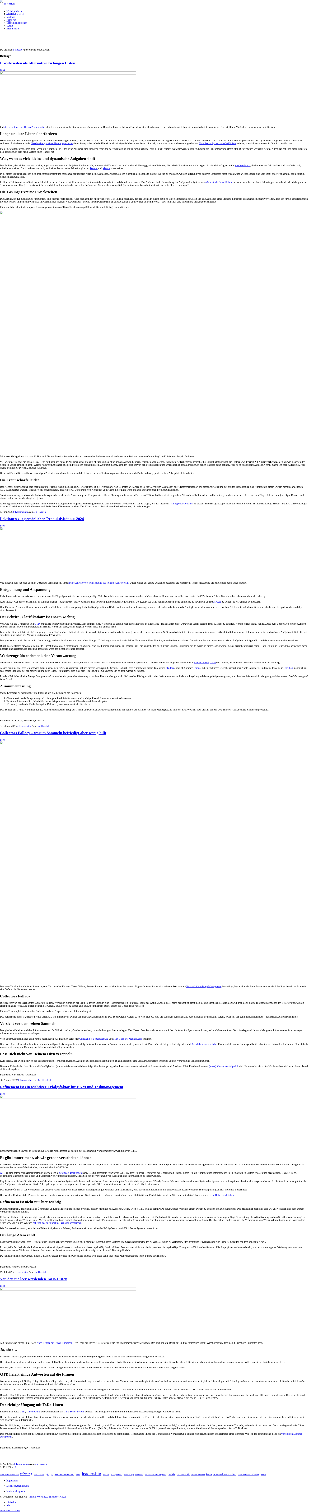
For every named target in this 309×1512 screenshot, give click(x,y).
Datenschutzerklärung (17, 1485)
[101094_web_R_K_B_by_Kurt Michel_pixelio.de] (32, 743)
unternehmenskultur (224, 1474)
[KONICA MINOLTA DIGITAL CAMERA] (68, 1289)
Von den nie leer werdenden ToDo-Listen (33, 1279)
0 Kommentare (20, 512)
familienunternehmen (9, 1474)
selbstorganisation (198, 1474)
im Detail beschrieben (223, 1195)
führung (26, 1474)
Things (196, 668)
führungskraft (39, 1474)
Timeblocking (33, 1411)
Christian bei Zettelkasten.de (93, 1038)
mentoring (129, 1474)
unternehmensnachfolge (248, 1474)
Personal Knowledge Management (203, 986)
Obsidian (288, 668)
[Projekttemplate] (68, 73)
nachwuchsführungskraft (155, 1474)
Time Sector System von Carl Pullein (217, 143)
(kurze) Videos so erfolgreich (223, 1066)
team (209, 1474)
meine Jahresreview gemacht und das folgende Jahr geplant (98, 582)
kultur (78, 1474)
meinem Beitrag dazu (205, 662)
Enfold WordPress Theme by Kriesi (47, 1496)
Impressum (12, 1480)
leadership (91, 1473)
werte (263, 1474)
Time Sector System (74, 1411)
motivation (139, 1474)
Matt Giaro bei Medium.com (127, 1038)
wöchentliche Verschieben (218, 182)
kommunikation (64, 1474)
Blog (2, 70)
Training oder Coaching (181, 503)
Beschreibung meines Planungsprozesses (52, 143)
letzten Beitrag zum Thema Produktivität (23, 127)
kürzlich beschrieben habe (203, 1044)
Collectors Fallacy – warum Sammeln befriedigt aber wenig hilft (53, 733)
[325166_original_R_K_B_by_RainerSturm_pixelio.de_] (68, 1097)
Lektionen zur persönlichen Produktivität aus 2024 (42, 519)
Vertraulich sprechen (16, 1491)
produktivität (183, 1474)
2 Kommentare (24, 726)
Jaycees (217, 601)
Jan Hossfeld (40, 512)
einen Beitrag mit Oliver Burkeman (54, 1342)
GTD (37, 623)
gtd (47, 1474)
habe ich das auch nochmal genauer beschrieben (57, 1223)
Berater (94, 168)
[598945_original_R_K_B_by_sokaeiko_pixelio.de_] (68, 529)
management (116, 1474)
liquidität (106, 1474)
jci (52, 1474)
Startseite (17, 49)
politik (171, 1474)
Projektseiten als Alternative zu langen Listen (37, 63)
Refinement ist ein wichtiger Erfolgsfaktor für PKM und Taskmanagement (61, 1087)
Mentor (106, 168)
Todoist (170, 668)
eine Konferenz (242, 165)
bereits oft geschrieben (70, 1172)
